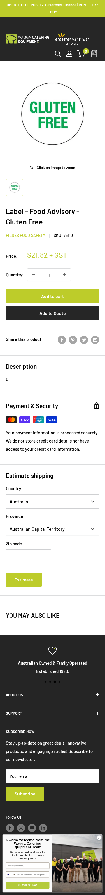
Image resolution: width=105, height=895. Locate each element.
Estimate (24, 579)
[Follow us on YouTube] (32, 828)
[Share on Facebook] (62, 339)
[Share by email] (95, 339)
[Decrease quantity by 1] (33, 275)
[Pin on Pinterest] (73, 339)
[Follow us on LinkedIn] (43, 828)
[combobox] (10, 875)
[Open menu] (9, 25)
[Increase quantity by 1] (64, 275)
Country (13, 488)
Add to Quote (52, 313)
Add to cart (52, 296)
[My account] (69, 54)
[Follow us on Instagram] (21, 828)
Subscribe (25, 793)
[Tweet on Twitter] (84, 339)
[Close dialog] (99, 837)
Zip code (14, 543)
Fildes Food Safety (25, 235)
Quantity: (15, 274)
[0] (81, 53)
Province (14, 516)
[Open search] (58, 54)
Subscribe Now (27, 885)
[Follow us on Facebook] (10, 828)
